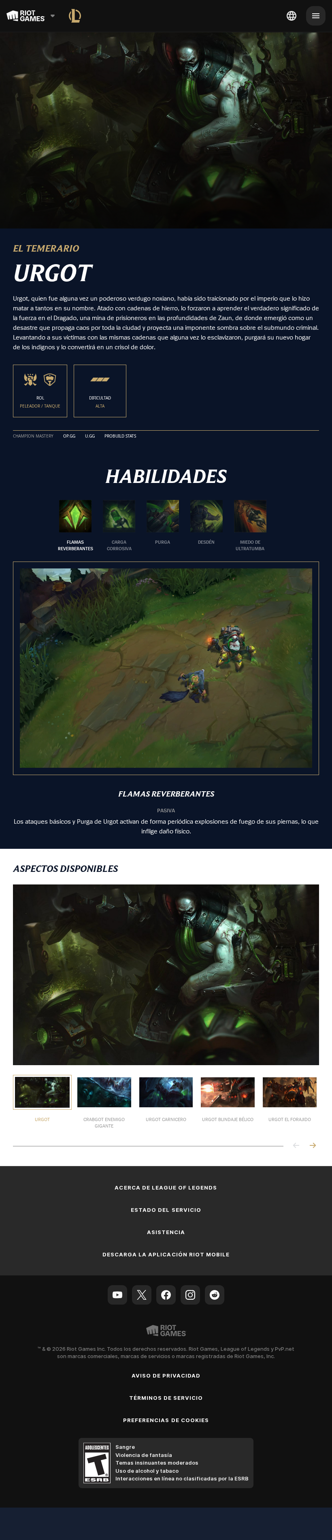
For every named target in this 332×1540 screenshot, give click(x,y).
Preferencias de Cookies (166, 1420)
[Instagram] (190, 1295)
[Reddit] (214, 1295)
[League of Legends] (75, 16)
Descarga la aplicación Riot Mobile (166, 1254)
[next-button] (312, 1146)
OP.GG (69, 436)
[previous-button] (296, 1146)
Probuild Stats (120, 436)
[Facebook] (166, 1295)
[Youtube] (117, 1295)
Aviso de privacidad (166, 1375)
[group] (163, 526)
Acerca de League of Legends (166, 1187)
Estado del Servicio (166, 1210)
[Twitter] (142, 1295)
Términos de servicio (166, 1398)
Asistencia (166, 1232)
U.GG (90, 436)
